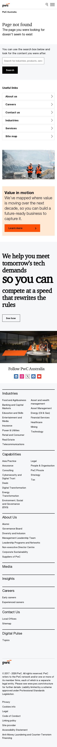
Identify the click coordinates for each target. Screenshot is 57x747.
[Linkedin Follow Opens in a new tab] (16, 376)
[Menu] (52, 4)
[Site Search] (47, 4)
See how (11, 318)
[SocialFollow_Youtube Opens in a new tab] (39, 376)
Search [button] (10, 70)
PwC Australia (9, 12)
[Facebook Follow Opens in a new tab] (33, 376)
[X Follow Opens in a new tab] (28, 376)
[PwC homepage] (6, 4)
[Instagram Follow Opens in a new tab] (22, 376)
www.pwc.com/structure (40, 683)
